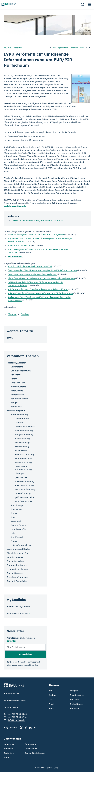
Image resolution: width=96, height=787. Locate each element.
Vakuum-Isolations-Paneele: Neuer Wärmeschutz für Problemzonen (40, 293)
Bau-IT (52, 708)
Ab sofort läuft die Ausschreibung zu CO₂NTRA (30, 266)
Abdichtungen (17, 505)
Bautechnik (16, 406)
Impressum (30, 744)
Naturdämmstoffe (23, 458)
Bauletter (11, 641)
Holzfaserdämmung (24, 454)
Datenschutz (31, 748)
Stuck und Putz (18, 382)
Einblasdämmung (23, 462)
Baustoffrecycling (15, 561)
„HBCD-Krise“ (21, 477)
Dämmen (12, 314)
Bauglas (14, 402)
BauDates (74, 699)
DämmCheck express (25, 426)
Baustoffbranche (15, 573)
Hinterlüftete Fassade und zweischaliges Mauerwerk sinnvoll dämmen (41, 278)
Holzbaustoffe (17, 394)
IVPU (10, 338)
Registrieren (9, 753)
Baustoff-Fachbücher (17, 581)
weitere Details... (15, 256)
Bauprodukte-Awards (17, 565)
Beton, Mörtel (17, 390)
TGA (51, 699)
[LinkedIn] (31, 727)
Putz (13, 517)
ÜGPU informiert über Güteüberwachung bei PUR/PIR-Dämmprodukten (42, 270)
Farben (14, 378)
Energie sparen (77, 695)
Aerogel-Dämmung (24, 434)
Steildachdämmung (24, 485)
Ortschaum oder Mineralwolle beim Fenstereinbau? (32, 274)
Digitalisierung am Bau (17, 553)
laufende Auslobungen (19, 569)
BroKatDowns (76, 704)
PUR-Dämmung (22, 438)
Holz (13, 533)
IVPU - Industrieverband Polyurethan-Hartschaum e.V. (38, 220)
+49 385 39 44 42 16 (17, 717)
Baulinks (7, 48)
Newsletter (9, 744)
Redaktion (18, 48)
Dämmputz (20, 473)
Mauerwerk (16, 521)
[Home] (25, 686)
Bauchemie (16, 374)
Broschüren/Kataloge (17, 577)
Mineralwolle (21, 450)
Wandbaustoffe (18, 386)
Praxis (51, 704)
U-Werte (19, 422)
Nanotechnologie (15, 557)
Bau (50, 690)
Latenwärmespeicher (21, 545)
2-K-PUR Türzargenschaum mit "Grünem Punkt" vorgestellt (36, 234)
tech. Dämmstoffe (23, 501)
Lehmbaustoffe (18, 529)
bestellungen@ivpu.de (15, 206)
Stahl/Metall (17, 537)
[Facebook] (26, 727)
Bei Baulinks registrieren (18, 606)
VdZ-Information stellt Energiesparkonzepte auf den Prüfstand (38, 289)
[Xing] (35, 727)
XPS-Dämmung (22, 442)
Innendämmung (22, 493)
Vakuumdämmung (24, 430)
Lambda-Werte (22, 418)
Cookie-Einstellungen (35, 753)
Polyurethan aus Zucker (19, 245)
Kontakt (7, 757)
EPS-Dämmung (22, 446)
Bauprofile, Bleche (19, 398)
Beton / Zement (18, 525)
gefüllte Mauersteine (24, 497)
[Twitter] (22, 727)
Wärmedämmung (19, 414)
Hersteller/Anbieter (16, 362)
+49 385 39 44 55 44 (17, 714)
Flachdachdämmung (25, 489)
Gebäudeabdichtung (20, 370)
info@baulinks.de (16, 720)
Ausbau (52, 695)
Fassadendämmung (24, 481)
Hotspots (74, 690)
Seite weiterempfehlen (17, 613)
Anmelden (8, 748)
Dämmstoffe (17, 366)
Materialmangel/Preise (18, 549)
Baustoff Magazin (16, 410)
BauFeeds (74, 708)
